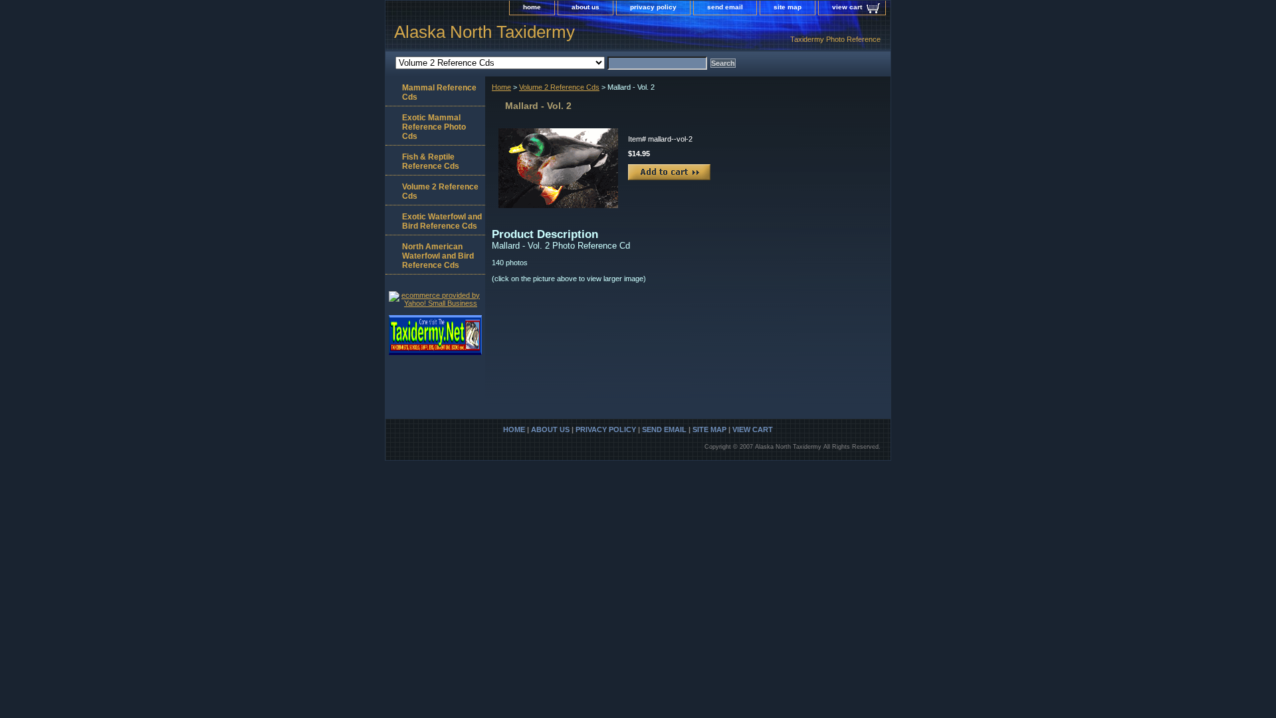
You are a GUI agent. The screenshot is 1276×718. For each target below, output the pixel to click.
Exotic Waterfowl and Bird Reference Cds (442, 221)
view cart (847, 7)
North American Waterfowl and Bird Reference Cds (438, 256)
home (532, 7)
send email (725, 7)
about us (585, 7)
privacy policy (653, 7)
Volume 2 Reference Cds (559, 87)
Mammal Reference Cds (439, 92)
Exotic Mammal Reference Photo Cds (434, 127)
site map (787, 7)
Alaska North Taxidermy (484, 32)
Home (501, 87)
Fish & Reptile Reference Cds (430, 161)
